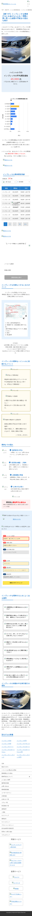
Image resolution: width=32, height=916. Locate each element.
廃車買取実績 (5, 789)
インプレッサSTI (22, 741)
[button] (16, 776)
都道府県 (9, 574)
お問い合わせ (5, 786)
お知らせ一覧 (5, 799)
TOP (3, 763)
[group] (16, 776)
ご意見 (3, 812)
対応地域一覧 (5, 805)
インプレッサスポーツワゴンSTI (23, 751)
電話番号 (9, 567)
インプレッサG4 (6, 741)
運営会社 (4, 818)
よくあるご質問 (6, 780)
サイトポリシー (6, 822)
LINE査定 (4, 796)
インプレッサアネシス (23, 743)
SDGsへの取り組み (7, 831)
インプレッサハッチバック (8, 756)
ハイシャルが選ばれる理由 (9, 770)
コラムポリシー (6, 835)
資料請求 (4, 809)
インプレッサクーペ (7, 747)
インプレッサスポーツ (23, 747)
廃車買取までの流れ (7, 773)
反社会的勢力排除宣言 (8, 828)
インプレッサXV (6, 743)
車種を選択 (9, 542)
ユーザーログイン (6, 793)
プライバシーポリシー (8, 825)
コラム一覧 (5, 802)
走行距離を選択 (10, 549)
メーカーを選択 (10, 536)
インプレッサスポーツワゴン (8, 751)
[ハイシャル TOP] (9, 4)
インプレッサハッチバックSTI (23, 756)
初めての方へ (5, 767)
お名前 (8, 560)
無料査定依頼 (5, 783)
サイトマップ (5, 815)
